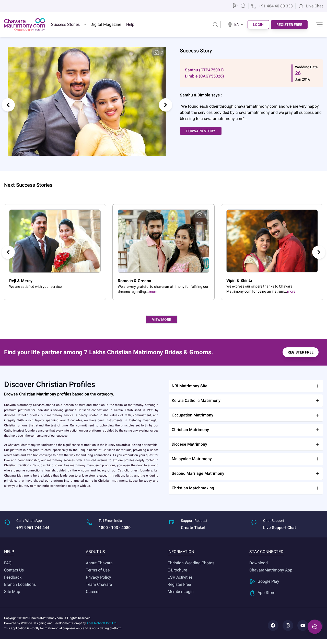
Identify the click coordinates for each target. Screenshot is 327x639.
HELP (9, 551)
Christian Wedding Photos (191, 562)
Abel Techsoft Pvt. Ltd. (102, 623)
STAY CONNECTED (266, 551)
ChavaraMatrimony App (270, 570)
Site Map (12, 591)
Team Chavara (99, 584)
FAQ (7, 562)
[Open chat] (315, 627)
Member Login (181, 591)
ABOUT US (95, 551)
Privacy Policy (98, 577)
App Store (266, 592)
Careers (92, 591)
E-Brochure (177, 570)
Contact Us (14, 570)
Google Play (268, 581)
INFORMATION (181, 551)
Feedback (12, 577)
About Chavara (99, 562)
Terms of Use (98, 570)
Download (258, 562)
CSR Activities (180, 577)
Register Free (179, 584)
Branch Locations (20, 584)
